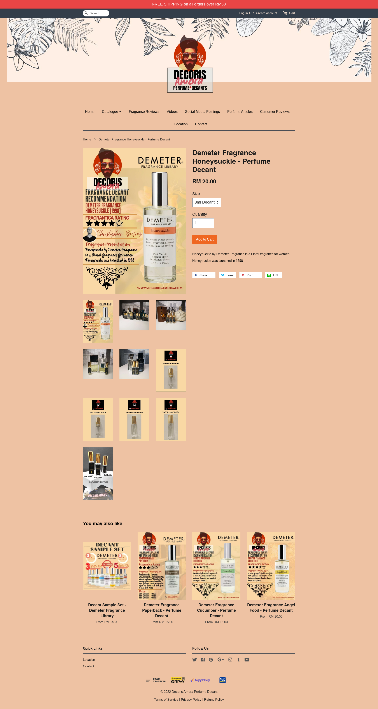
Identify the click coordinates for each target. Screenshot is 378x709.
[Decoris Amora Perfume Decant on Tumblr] (238, 660)
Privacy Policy (191, 699)
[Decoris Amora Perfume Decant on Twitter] (194, 660)
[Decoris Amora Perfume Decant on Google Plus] (221, 660)
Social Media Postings (202, 111)
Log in (243, 13)
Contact (201, 124)
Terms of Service (166, 699)
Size (196, 193)
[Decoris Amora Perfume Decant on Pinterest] (210, 660)
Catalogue (110, 111)
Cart (292, 13)
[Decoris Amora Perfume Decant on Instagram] (230, 660)
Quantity (199, 214)
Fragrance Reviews (144, 111)
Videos (172, 111)
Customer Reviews (275, 111)
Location (181, 124)
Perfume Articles (240, 111)
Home (89, 111)
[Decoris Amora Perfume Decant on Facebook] (202, 660)
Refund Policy (214, 699)
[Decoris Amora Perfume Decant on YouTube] (246, 660)
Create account (266, 13)
